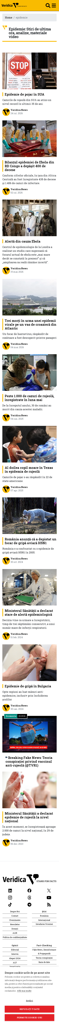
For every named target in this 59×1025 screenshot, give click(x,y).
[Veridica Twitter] (49, 890)
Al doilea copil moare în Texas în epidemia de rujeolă (29, 469)
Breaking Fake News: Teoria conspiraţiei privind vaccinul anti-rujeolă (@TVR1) (29, 761)
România (44, 915)
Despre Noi (15, 911)
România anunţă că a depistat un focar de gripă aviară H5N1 (30, 541)
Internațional (44, 920)
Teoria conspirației (44, 958)
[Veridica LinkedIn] (10, 890)
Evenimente (14, 920)
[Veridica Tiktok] (10, 904)
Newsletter (15, 924)
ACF (15, 962)
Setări (29, 1000)
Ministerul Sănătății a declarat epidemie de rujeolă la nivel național (29, 817)
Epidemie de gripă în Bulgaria (28, 686)
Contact (14, 915)
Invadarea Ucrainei (44, 924)
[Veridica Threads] (29, 897)
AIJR (15, 933)
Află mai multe (24, 990)
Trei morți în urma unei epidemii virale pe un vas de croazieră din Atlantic (30, 324)
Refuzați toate (30, 1009)
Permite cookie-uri (29, 1017)
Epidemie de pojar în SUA (24, 94)
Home (8, 17)
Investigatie (15, 966)
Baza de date (44, 962)
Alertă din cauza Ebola (22, 241)
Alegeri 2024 (14, 958)
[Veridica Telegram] (29, 904)
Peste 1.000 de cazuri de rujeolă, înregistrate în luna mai (29, 398)
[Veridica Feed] (49, 904)
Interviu (14, 954)
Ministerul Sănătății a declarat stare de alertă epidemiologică (29, 612)
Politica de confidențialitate (15, 937)
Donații (14, 928)
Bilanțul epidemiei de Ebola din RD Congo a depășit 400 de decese (29, 166)
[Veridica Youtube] (49, 897)
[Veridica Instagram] (10, 897)
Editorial (15, 949)
